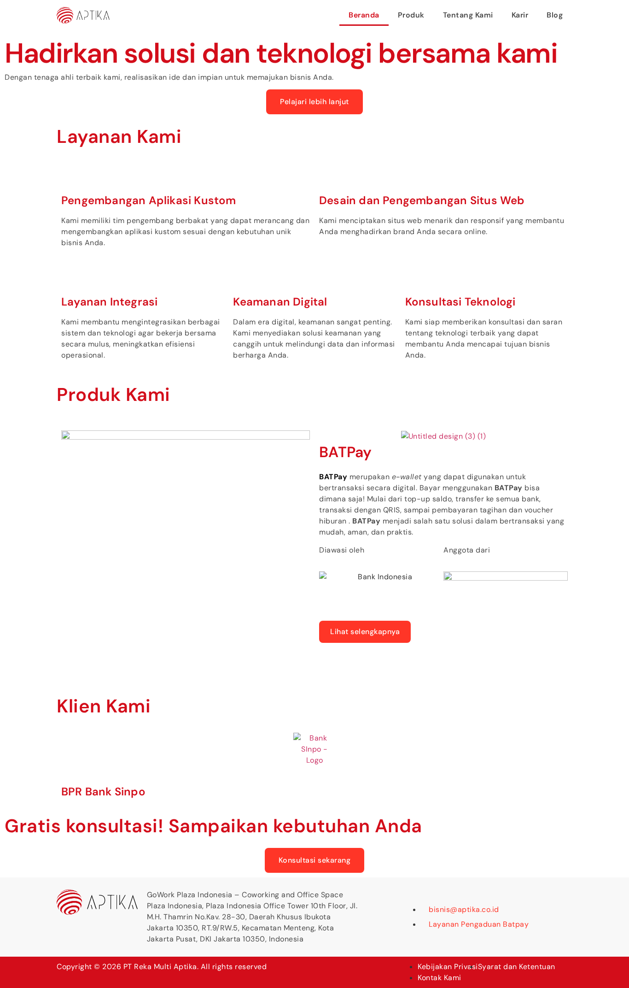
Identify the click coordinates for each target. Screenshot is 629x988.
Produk (411, 15)
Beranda (364, 15)
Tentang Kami (468, 15)
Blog (555, 15)
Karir (520, 15)
